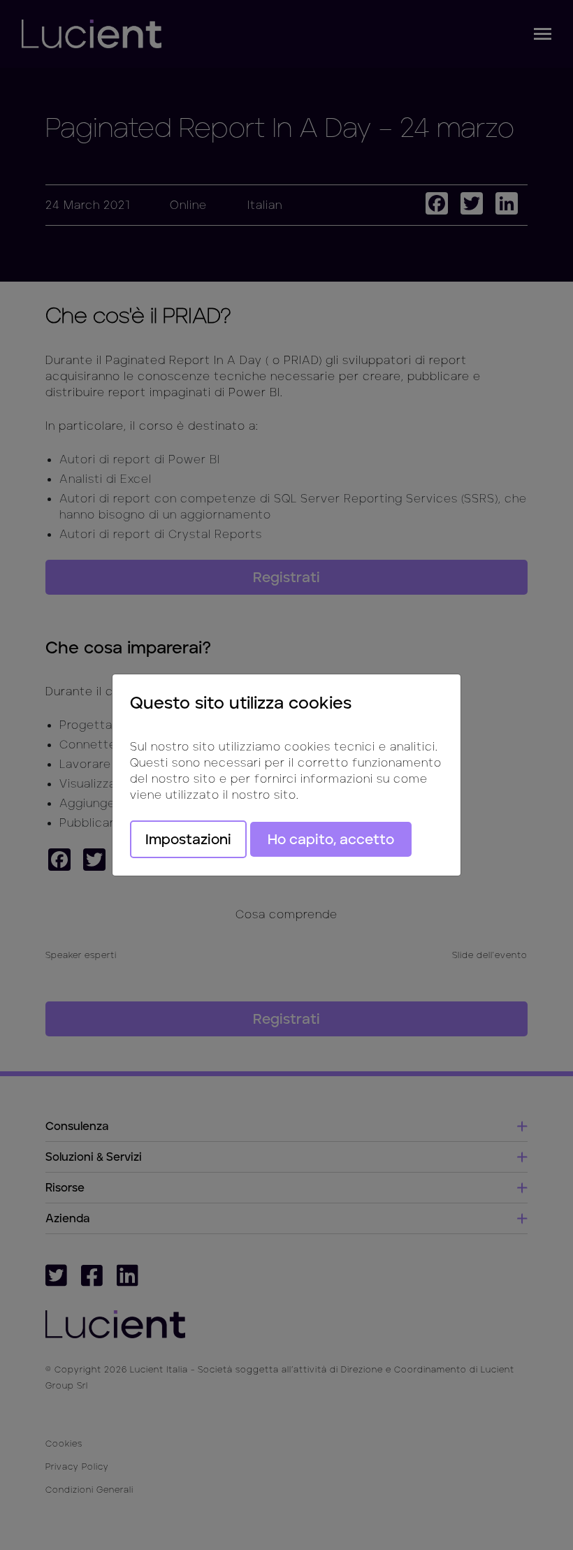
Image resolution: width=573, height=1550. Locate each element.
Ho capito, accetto (331, 839)
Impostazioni (188, 839)
